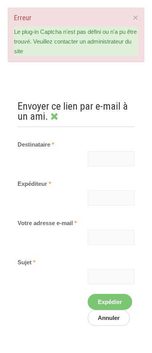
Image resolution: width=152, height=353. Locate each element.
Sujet (26, 262)
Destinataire (36, 144)
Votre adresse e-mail (47, 223)
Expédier (110, 302)
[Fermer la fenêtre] (54, 116)
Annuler (109, 318)
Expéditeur (34, 183)
